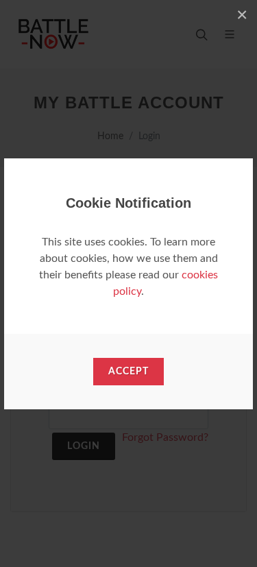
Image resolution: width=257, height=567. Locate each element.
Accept (128, 371)
